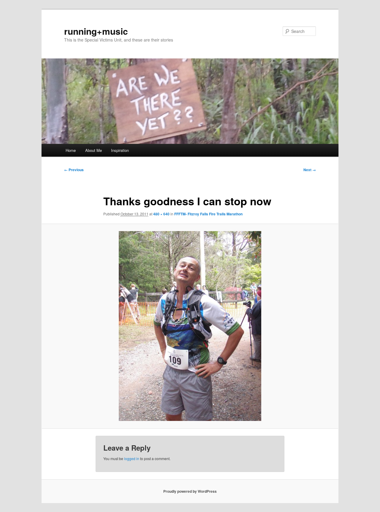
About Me (93, 150)
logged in (131, 458)
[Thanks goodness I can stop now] (190, 326)
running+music (96, 31)
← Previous (74, 169)
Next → (309, 169)
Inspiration (120, 150)
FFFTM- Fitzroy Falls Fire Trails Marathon (208, 214)
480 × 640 (161, 214)
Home (71, 150)
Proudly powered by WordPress (190, 491)
